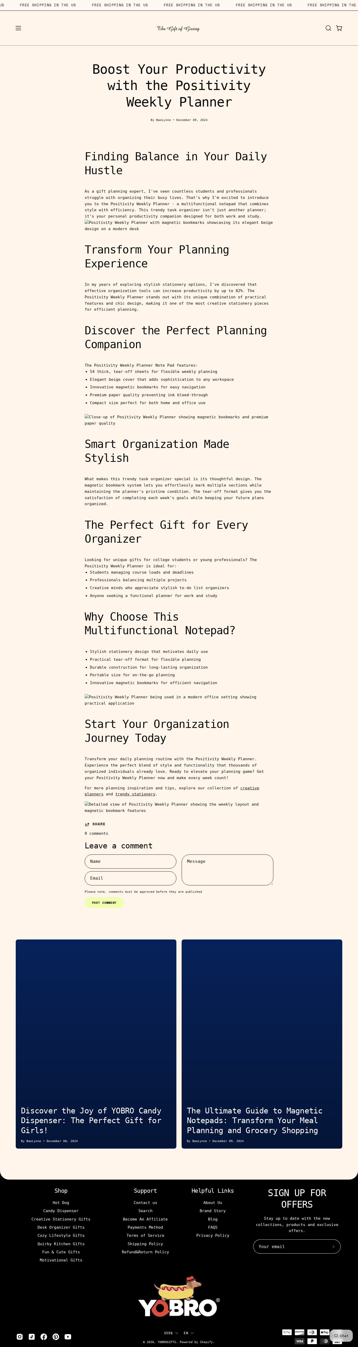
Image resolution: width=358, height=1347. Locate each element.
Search (145, 1210)
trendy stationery (135, 794)
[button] (328, 28)
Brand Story (213, 1210)
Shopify (206, 1342)
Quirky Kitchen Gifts (61, 1243)
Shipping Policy (145, 1243)
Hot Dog (61, 1202)
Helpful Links (213, 1190)
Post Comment (104, 902)
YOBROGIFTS (167, 1342)
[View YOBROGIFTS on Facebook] (44, 1337)
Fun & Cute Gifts (61, 1252)
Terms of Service (145, 1235)
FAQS (213, 1227)
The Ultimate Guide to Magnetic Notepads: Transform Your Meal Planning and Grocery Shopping (255, 1120)
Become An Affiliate (145, 1219)
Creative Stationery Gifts (60, 1219)
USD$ (168, 1333)
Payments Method (145, 1227)
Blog (213, 1219)
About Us (212, 1202)
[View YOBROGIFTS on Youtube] (68, 1337)
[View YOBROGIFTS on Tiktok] (32, 1337)
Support (145, 1190)
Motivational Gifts (61, 1260)
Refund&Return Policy (145, 1252)
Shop (61, 1190)
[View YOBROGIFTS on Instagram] (20, 1337)
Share (99, 824)
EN (186, 1333)
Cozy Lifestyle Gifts (61, 1235)
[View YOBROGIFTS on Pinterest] (56, 1337)
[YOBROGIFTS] (179, 28)
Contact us (145, 1202)
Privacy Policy (212, 1235)
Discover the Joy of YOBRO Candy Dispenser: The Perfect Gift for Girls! (91, 1120)
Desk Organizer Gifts (61, 1227)
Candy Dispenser (61, 1210)
